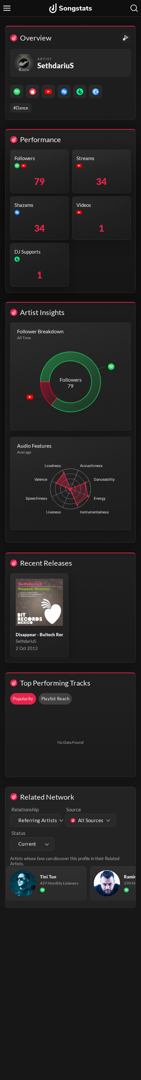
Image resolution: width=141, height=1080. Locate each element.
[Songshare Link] (125, 37)
